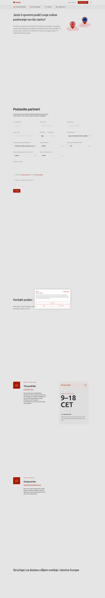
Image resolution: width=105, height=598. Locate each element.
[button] (38, 291)
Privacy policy (66, 291)
